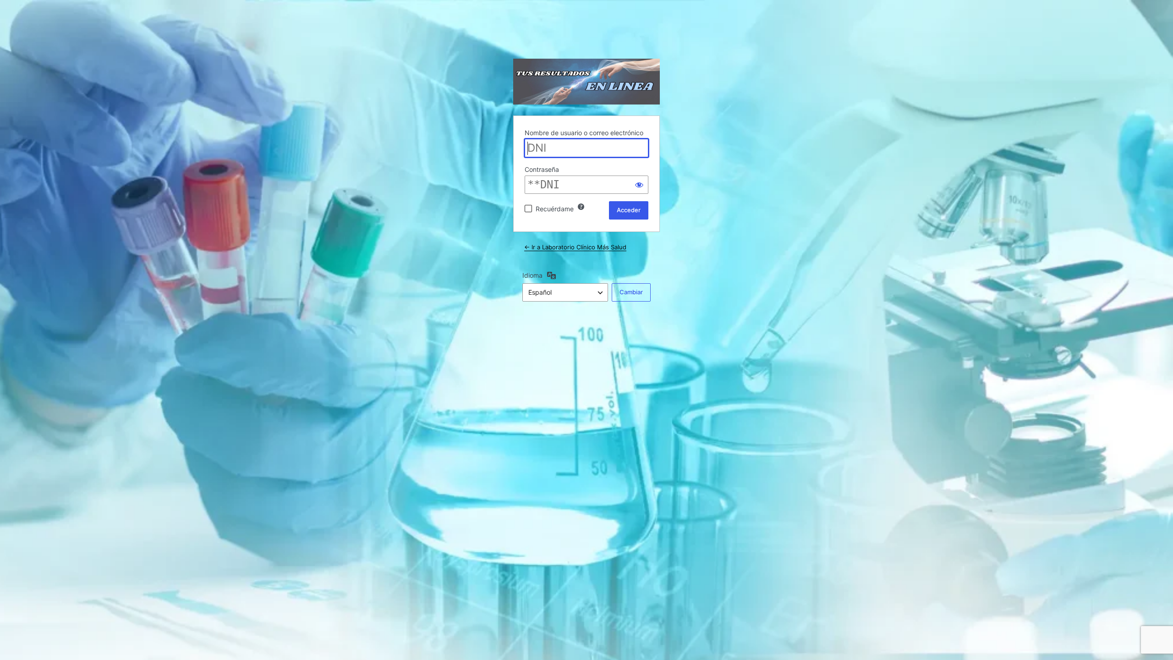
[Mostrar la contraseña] (639, 185)
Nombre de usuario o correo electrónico (584, 133)
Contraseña (542, 169)
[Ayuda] (581, 206)
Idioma (532, 275)
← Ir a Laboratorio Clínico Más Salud (575, 247)
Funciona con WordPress (586, 81)
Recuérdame (555, 209)
